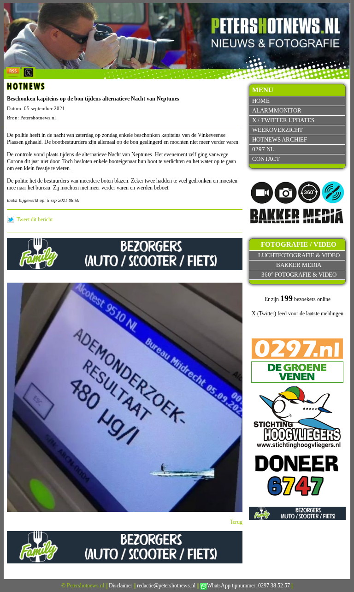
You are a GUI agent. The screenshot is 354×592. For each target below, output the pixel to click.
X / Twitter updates (283, 120)
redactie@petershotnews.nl (166, 585)
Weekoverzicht (277, 129)
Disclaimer (120, 585)
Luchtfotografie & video (299, 255)
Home (261, 100)
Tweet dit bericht (35, 219)
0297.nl (263, 149)
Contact (266, 158)
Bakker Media (298, 264)
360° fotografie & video (298, 274)
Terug (236, 522)
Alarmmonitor (276, 110)
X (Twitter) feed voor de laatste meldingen (297, 313)
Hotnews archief (279, 139)
